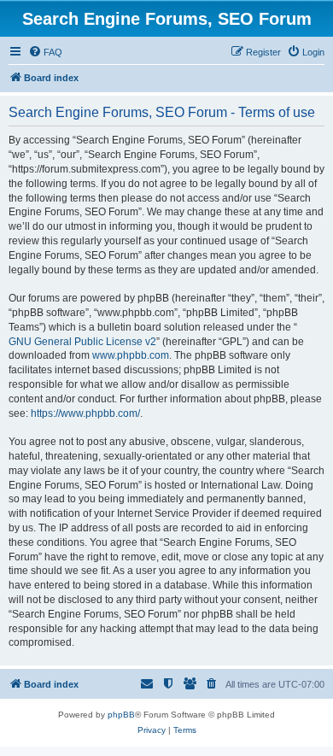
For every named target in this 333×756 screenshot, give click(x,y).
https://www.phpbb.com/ (85, 413)
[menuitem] (45, 52)
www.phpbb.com (130, 355)
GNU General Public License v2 (82, 342)
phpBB (121, 714)
